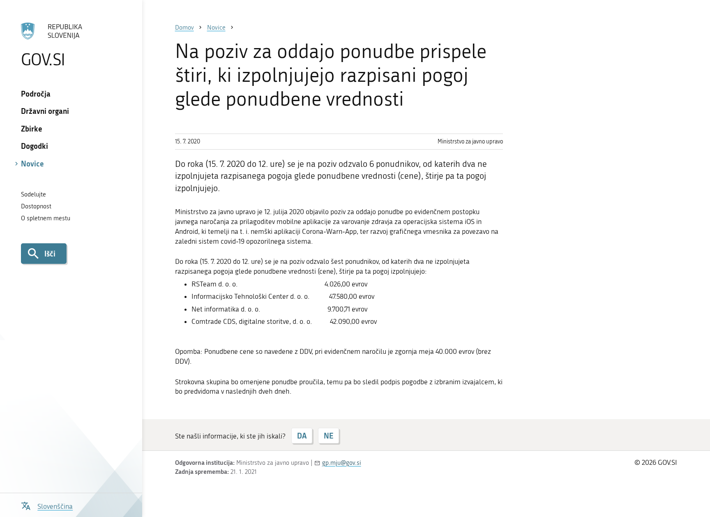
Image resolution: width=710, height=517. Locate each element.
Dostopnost (36, 206)
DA (302, 435)
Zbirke (31, 128)
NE (328, 435)
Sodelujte (33, 194)
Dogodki (34, 146)
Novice (32, 163)
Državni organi (45, 111)
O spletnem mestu (45, 218)
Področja (36, 93)
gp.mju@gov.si (341, 462)
